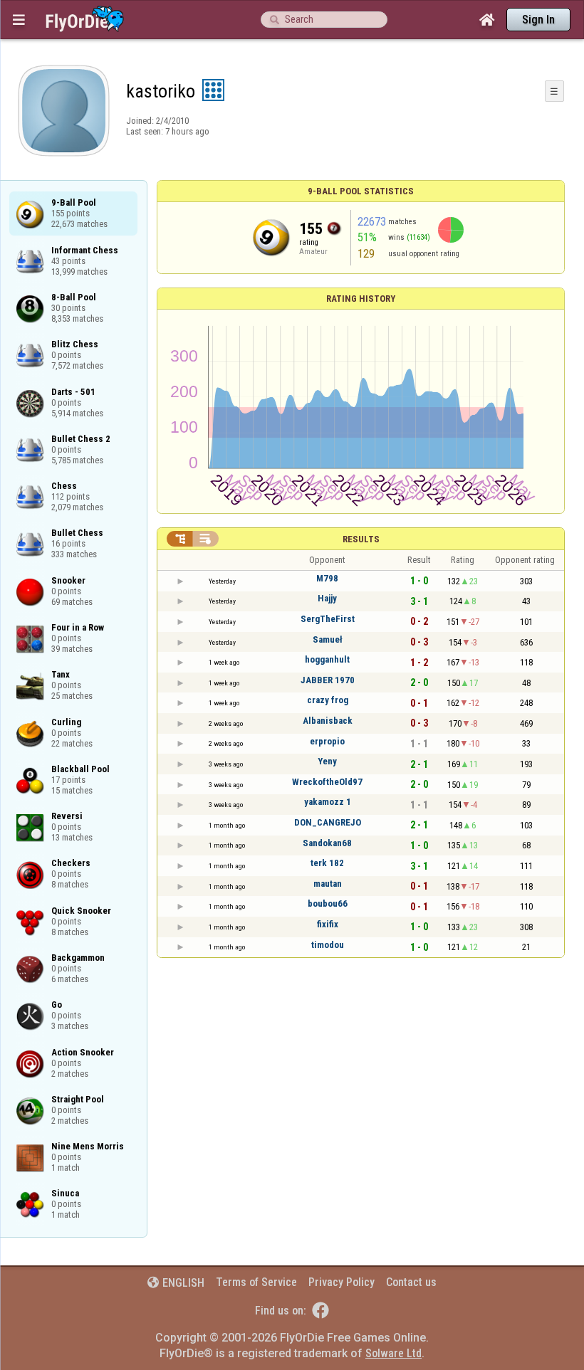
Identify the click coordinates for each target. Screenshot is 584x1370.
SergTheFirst (328, 618)
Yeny (327, 761)
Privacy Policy (341, 1282)
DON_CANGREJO (327, 822)
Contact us (411, 1282)
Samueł (328, 639)
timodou (327, 944)
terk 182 (327, 863)
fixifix (327, 924)
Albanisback (328, 720)
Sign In (538, 19)
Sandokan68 (327, 843)
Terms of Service (256, 1282)
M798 (327, 578)
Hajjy (327, 598)
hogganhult (327, 659)
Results (361, 539)
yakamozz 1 (327, 801)
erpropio (327, 741)
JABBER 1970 (328, 680)
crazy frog (327, 700)
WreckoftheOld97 (327, 781)
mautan (327, 883)
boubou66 (328, 903)
